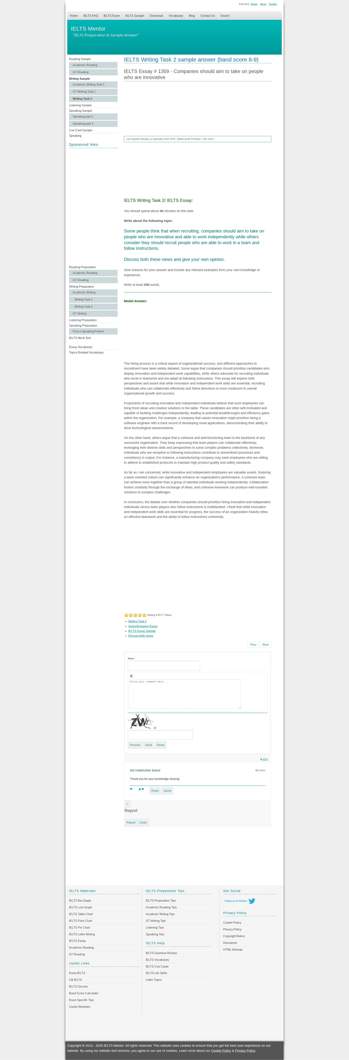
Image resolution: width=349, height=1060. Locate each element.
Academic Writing (84, 292)
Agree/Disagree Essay (142, 626)
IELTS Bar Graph (80, 900)
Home (74, 15)
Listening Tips (155, 927)
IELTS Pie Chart (79, 927)
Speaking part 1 (83, 116)
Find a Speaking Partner (88, 331)
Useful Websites (79, 1006)
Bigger (254, 4)
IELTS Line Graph (80, 907)
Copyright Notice (234, 936)
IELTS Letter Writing (82, 934)
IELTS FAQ (90, 15)
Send (148, 745)
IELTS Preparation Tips (161, 900)
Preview (135, 745)
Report (131, 822)
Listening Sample (80, 105)
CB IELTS (75, 979)
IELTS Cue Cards (157, 966)
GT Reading (81, 72)
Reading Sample (80, 59)
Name (131, 658)
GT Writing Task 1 (84, 91)
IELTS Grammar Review (161, 953)
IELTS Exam (112, 15)
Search (225, 15)
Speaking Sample (80, 110)
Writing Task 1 (84, 299)
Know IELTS (77, 973)
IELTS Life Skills (156, 973)
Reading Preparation (82, 267)
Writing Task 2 (82, 98)
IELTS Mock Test (80, 337)
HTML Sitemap (232, 949)
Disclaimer (230, 942)
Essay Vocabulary (80, 347)
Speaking (75, 135)
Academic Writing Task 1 (89, 84)
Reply (155, 790)
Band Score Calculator (83, 993)
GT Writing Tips (156, 920)
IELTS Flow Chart (80, 920)
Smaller (273, 4)
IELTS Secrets (78, 986)
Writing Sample (79, 78)
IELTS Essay (77, 940)
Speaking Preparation (83, 325)
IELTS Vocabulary (157, 959)
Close (143, 822)
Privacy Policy (232, 929)
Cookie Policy (232, 922)
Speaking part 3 (83, 123)
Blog (192, 15)
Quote (167, 790)
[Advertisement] (93, 206)
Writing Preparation (81, 286)
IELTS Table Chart (81, 914)
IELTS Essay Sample (142, 631)
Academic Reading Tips (161, 907)
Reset (263, 4)
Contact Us (207, 15)
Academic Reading (85, 65)
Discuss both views (140, 635)
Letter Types (154, 979)
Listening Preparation (83, 320)
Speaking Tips (155, 934)
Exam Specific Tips (81, 1000)
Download (156, 15)
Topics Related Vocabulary (86, 352)
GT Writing (80, 313)
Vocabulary (176, 15)
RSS (265, 759)
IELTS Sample (134, 15)
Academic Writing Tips (160, 914)
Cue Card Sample (80, 130)
